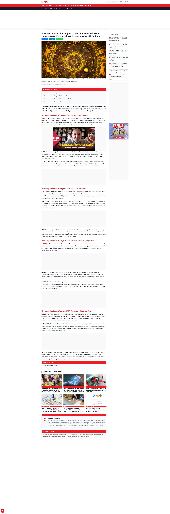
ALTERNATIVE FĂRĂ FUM (53, 8)
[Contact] (121, 1)
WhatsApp (60, 39)
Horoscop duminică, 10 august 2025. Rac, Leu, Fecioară (57, 96)
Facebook (45, 39)
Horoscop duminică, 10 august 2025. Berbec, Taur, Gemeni (58, 93)
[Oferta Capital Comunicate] (118, 131)
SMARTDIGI (44, 8)
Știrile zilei (114, 34)
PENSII (60, 8)
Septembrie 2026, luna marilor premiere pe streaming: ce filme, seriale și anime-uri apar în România (118, 65)
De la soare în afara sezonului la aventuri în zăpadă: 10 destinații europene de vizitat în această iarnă (51, 410)
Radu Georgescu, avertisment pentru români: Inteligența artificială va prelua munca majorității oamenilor (73, 390)
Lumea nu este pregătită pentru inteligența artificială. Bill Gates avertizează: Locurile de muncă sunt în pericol (118, 77)
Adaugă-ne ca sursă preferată (51, 81)
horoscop (49, 365)
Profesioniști (88, 5)
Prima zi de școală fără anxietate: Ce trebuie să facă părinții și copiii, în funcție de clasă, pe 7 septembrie (52, 390)
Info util (80, 5)
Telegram (53, 39)
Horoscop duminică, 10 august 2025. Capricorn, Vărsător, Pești (58, 101)
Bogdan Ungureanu (51, 84)
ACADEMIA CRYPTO (67, 8)
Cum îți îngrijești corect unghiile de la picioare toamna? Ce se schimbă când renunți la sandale (118, 39)
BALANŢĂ (45, 244)
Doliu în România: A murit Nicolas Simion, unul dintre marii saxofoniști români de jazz (118, 52)
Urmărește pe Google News (70, 81)
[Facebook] (123, 1)
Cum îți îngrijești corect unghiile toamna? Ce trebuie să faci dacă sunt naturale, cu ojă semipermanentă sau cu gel (118, 45)
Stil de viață (72, 5)
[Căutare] (127, 1)
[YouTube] (125, 1)
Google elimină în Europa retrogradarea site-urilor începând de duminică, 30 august (95, 410)
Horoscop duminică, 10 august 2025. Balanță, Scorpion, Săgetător (59, 99)
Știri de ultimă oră (47, 5)
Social (65, 5)
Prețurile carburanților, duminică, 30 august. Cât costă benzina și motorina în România (96, 390)
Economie (58, 5)
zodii (56, 365)
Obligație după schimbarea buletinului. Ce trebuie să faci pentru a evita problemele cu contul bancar (73, 410)
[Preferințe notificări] (2, 511)
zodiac (52, 365)
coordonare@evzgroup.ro (112, 1)
